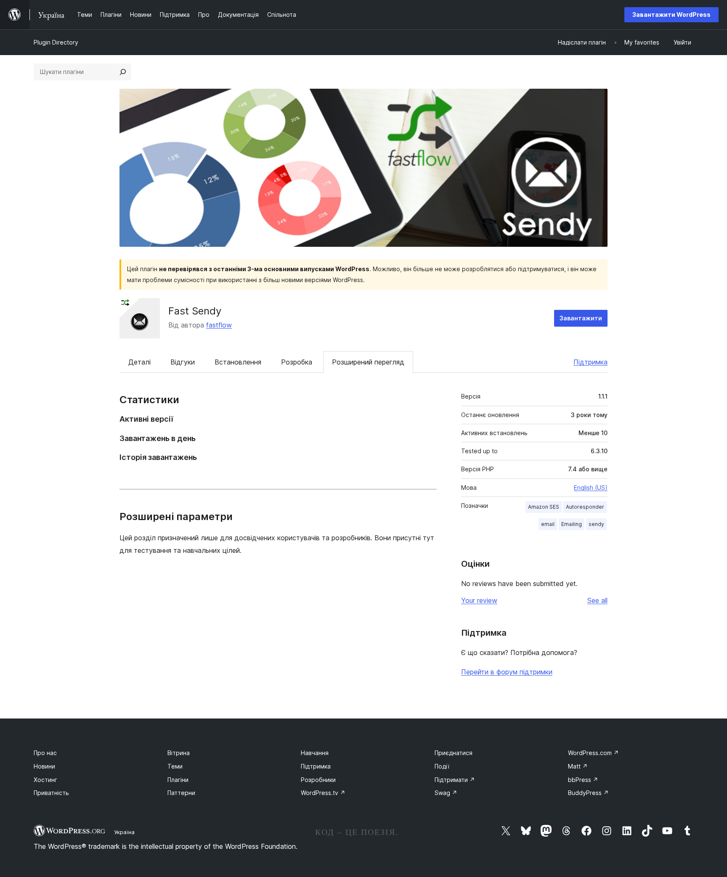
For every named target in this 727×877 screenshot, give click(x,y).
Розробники (318, 779)
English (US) (591, 487)
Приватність (51, 792)
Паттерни (181, 792)
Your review (479, 600)
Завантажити (581, 318)
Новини (44, 766)
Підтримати (455, 779)
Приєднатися (453, 752)
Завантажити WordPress (671, 14)
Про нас (45, 752)
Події (442, 766)
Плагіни (177, 779)
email (548, 524)
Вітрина (178, 752)
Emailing (571, 524)
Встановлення (238, 362)
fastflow (219, 325)
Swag (446, 792)
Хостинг (45, 779)
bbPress (583, 779)
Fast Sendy (194, 311)
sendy (596, 524)
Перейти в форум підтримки (506, 672)
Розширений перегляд (368, 362)
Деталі (139, 362)
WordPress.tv (323, 792)
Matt (578, 766)
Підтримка (590, 362)
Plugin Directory (56, 42)
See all (597, 600)
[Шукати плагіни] (122, 71)
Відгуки (182, 362)
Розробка (296, 362)
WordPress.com (593, 752)
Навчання (315, 752)
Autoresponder (585, 507)
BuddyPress (588, 792)
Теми (175, 766)
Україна (124, 832)
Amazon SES (543, 507)
